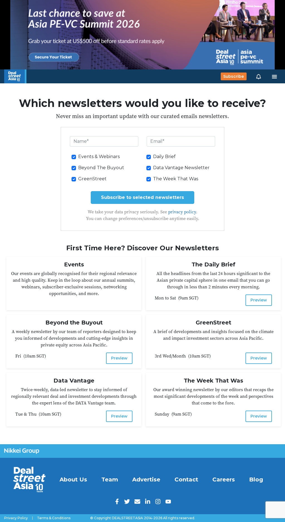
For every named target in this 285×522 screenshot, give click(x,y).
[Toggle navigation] (274, 76)
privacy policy (182, 212)
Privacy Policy (16, 518)
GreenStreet (92, 178)
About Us (73, 479)
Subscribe (233, 76)
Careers (223, 479)
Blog (256, 479)
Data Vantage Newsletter (181, 167)
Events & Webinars (99, 156)
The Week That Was (175, 178)
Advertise (146, 479)
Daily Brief (164, 156)
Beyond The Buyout (101, 167)
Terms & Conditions (53, 518)
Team (109, 479)
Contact (186, 479)
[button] (258, 76)
